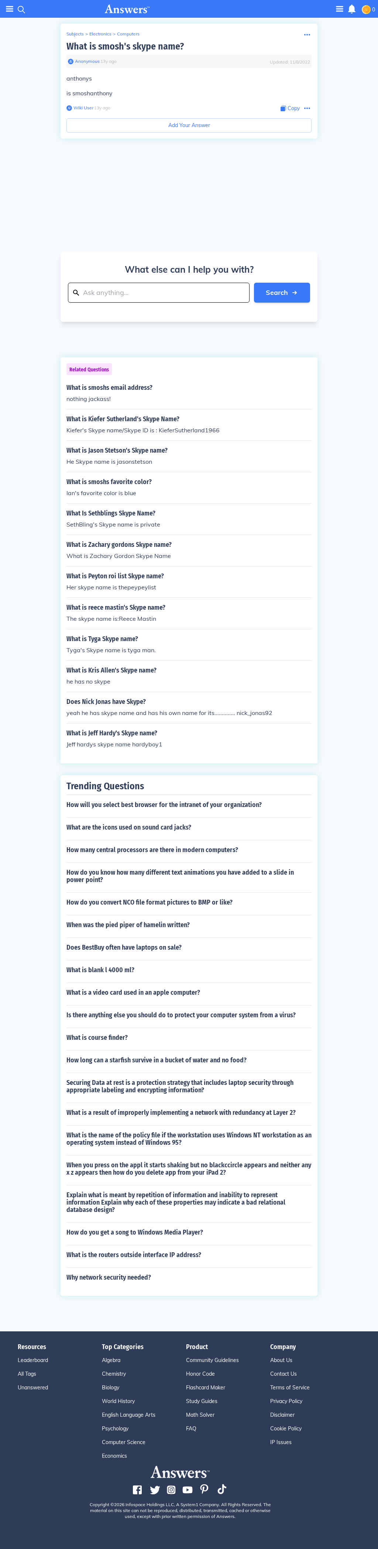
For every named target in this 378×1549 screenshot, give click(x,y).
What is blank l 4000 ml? (100, 970)
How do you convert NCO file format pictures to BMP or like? (149, 902)
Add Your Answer (189, 125)
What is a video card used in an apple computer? (133, 992)
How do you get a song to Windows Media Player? (134, 1232)
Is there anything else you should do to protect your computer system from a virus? (181, 1015)
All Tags (27, 1374)
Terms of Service (290, 1387)
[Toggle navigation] (9, 9)
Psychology (115, 1428)
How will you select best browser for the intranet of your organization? (164, 805)
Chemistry (114, 1374)
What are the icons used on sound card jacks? (128, 827)
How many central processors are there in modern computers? (152, 850)
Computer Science (123, 1442)
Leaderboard (33, 1360)
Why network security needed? (108, 1277)
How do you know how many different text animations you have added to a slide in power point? (180, 876)
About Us (281, 1360)
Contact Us (283, 1374)
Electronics (100, 34)
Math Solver (200, 1415)
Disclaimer (282, 1415)
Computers (128, 34)
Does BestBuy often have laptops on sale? (124, 947)
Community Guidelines (212, 1360)
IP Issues (281, 1442)
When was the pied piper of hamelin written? (128, 925)
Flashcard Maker (205, 1387)
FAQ (191, 1428)
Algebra (111, 1360)
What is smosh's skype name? (125, 46)
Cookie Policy (286, 1428)
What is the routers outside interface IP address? (133, 1255)
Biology (110, 1387)
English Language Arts (128, 1415)
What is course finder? (97, 1038)
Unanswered (33, 1387)
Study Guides (201, 1401)
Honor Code (200, 1374)
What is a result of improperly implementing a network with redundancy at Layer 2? (181, 1113)
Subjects (75, 34)
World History (118, 1401)
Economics (114, 1456)
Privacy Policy (286, 1401)
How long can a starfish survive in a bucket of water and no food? (156, 1060)
